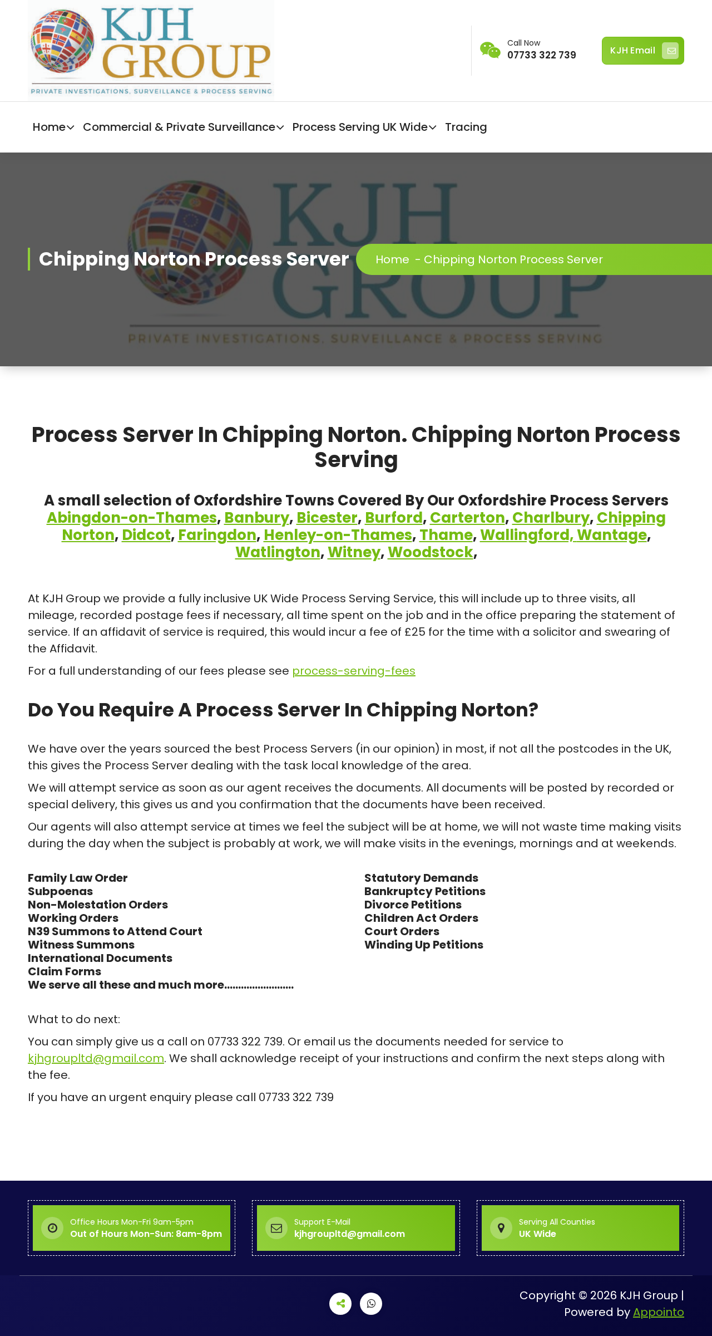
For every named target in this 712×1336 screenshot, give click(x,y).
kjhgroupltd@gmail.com (96, 1058)
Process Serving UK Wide (360, 127)
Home (49, 127)
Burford (394, 518)
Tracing (466, 127)
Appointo (658, 1312)
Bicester (327, 518)
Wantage (612, 535)
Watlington (277, 552)
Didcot (146, 535)
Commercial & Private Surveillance (179, 127)
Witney (354, 552)
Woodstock (430, 552)
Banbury (256, 518)
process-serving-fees (354, 671)
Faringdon (217, 535)
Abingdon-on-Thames (132, 518)
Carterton (467, 518)
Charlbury (551, 518)
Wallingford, (528, 535)
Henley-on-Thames (338, 535)
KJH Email (632, 50)
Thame (446, 535)
